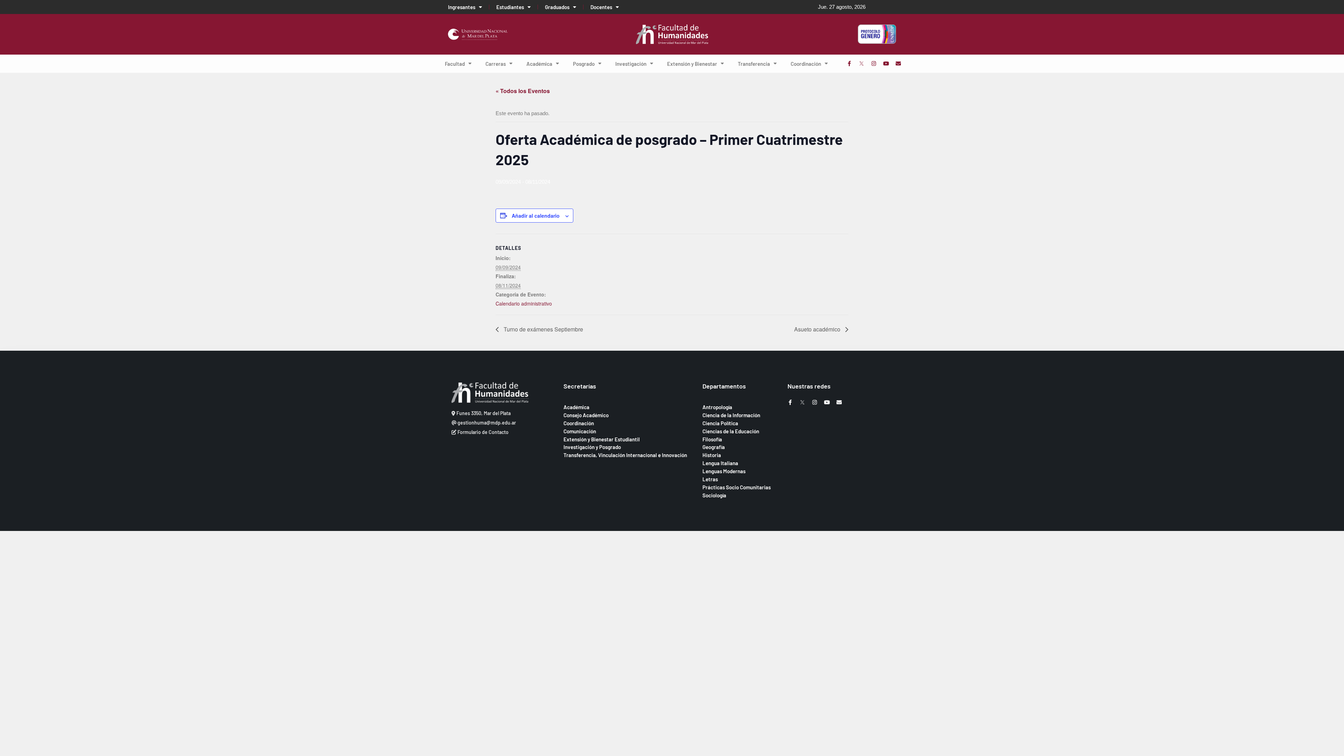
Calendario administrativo (524, 303)
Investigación (630, 64)
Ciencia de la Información (731, 415)
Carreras (495, 64)
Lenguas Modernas (724, 471)
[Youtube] (886, 63)
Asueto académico (818, 329)
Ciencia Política (720, 423)
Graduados (557, 7)
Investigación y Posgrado (592, 447)
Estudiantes (510, 7)
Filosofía (712, 439)
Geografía (713, 447)
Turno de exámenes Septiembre (542, 329)
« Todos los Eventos (523, 91)
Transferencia (754, 64)
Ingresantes (461, 7)
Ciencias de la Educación (730, 431)
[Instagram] (873, 63)
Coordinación (806, 64)
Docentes (601, 7)
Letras (710, 479)
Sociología (714, 495)
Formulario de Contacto (482, 432)
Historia (711, 455)
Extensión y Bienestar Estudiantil (602, 439)
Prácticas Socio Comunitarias (736, 487)
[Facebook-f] (849, 63)
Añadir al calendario (536, 215)
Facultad (455, 64)
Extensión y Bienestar (692, 64)
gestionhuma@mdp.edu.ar (486, 423)
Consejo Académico (586, 415)
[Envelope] (898, 63)
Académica (539, 64)
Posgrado (584, 64)
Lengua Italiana (720, 463)
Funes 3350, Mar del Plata (483, 413)
